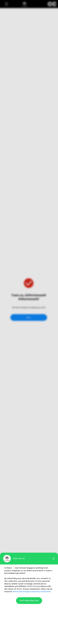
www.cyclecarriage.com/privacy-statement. (32, 591)
